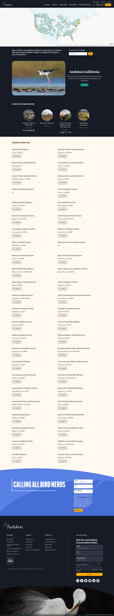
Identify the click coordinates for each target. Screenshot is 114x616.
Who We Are (10, 539)
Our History (10, 542)
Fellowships (29, 542)
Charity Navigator (10, 560)
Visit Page (84, 85)
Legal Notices (27, 568)
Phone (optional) (78, 490)
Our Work (47, 4)
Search (94, 4)
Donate (108, 4)
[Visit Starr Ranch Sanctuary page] (83, 120)
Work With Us (29, 539)
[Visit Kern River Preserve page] (47, 120)
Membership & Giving (84, 4)
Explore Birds (63, 4)
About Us (54, 4)
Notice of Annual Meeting (14, 548)
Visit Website (16, 156)
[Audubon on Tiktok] (93, 580)
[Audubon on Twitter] (85, 580)
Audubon (7, 4)
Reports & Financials (12, 551)
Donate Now (48, 544)
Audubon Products (50, 542)
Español (109, 2)
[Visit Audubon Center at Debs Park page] (28, 120)
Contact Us (29, 547)
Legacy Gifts (48, 547)
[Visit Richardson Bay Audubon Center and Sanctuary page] (65, 120)
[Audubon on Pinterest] (97, 580)
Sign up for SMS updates (32, 550)
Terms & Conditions (82, 506)
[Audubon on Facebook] (81, 580)
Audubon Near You (50, 539)
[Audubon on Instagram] (77, 580)
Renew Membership (50, 550)
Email (76, 480)
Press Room (29, 544)
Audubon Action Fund (13, 554)
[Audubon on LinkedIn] (89, 580)
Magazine (103, 2)
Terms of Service (88, 496)
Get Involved (73, 4)
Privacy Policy (80, 496)
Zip (75, 485)
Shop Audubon (96, 2)
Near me (100, 5)
